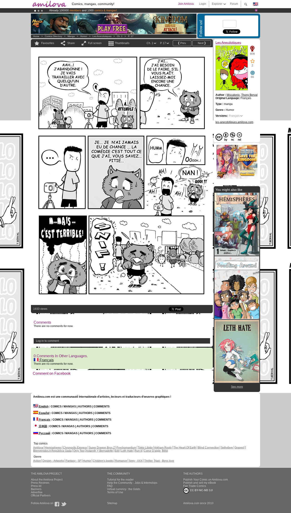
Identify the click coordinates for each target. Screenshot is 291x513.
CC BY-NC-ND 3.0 (201, 490)
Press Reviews (40, 482)
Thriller (148, 460)
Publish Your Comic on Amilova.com (205, 479)
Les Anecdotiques (102, 36)
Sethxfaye (227, 447)
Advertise (37, 492)
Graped (239, 447)
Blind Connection (208, 447)
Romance (121, 460)
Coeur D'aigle (152, 450)
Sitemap (112, 503)
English (43, 406)
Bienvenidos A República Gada (52, 450)
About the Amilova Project (47, 479)
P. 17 (130, 36)
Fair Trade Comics (194, 486)
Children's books (103, 460)
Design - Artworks (53, 460)
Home (36, 36)
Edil (117, 450)
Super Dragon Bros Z (102, 447)
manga (71, 36)
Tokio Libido (145, 447)
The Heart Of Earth (184, 447)
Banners (36, 489)
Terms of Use (115, 492)
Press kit (36, 486)
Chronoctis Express (75, 447)
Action (37, 460)
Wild (165, 450)
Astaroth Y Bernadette (99, 450)
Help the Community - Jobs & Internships (132, 482)
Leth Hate (127, 450)
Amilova (38, 447)
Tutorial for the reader (120, 479)
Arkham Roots (163, 447)
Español (43, 413)
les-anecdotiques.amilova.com (234, 122)
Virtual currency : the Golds (123, 489)
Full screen (95, 43)
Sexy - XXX (136, 460)
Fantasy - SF (73, 460)
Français (46, 360)
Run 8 (138, 450)
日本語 (42, 426)
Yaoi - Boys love (164, 460)
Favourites (47, 43)
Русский (44, 433)
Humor (83, 36)
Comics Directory (53, 36)
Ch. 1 (120, 36)
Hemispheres (53, 447)
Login (202, 3)
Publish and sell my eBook (199, 482)
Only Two (79, 450)
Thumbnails (122, 43)
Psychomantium (126, 447)
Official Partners (40, 495)
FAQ (109, 486)
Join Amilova (186, 3)
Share (71, 43)
